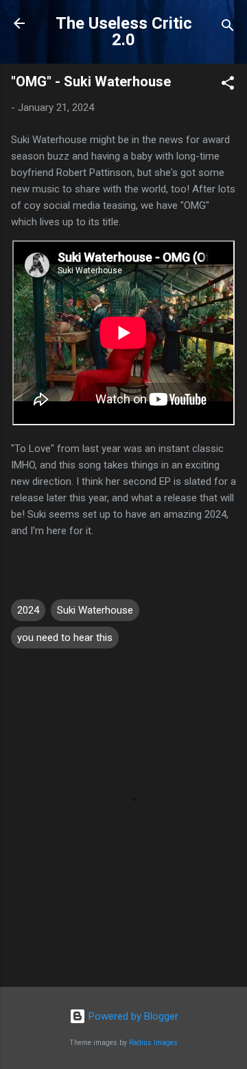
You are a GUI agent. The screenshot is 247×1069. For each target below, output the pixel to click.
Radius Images (153, 1042)
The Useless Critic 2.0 (124, 31)
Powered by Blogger (132, 1016)
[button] (228, 85)
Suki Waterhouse (95, 610)
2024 (28, 610)
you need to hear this (65, 637)
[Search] (228, 28)
